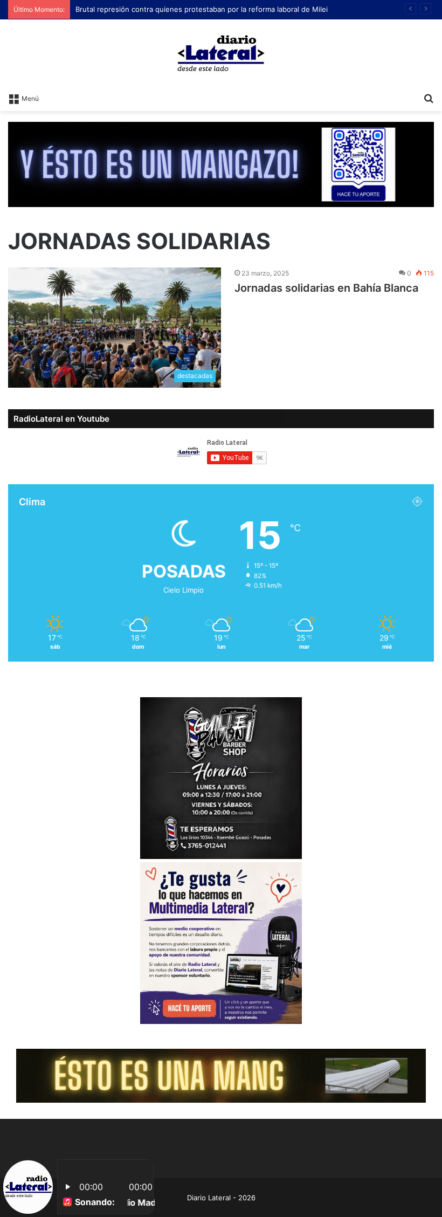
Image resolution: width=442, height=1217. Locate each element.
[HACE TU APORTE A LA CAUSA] (221, 163)
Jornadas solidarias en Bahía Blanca (326, 287)
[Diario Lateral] (221, 53)
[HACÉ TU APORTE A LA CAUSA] (221, 1075)
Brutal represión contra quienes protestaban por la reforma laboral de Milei (201, 9)
